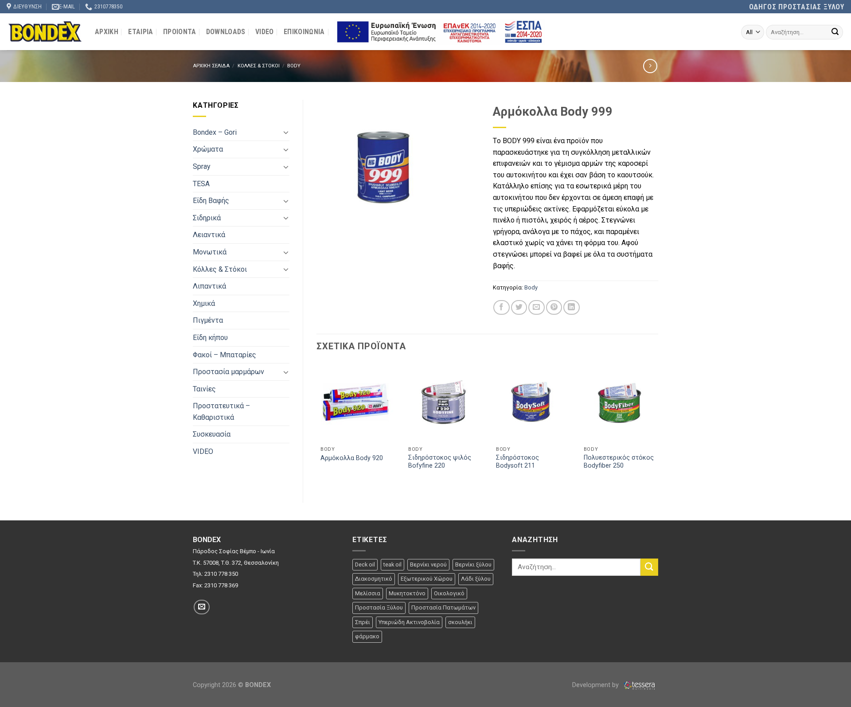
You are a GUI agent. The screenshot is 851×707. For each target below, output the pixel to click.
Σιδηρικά (207, 218)
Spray (202, 166)
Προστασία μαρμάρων (228, 371)
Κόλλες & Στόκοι (220, 269)
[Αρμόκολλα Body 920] (355, 402)
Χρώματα (208, 149)
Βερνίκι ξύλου (473, 564)
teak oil (392, 564)
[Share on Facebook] (501, 307)
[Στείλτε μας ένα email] (202, 607)
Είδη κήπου (210, 337)
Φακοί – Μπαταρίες (224, 355)
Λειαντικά (209, 234)
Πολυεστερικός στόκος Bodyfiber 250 (619, 462)
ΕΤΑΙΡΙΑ (140, 31)
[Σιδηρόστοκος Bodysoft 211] (531, 402)
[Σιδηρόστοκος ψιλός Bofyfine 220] (443, 402)
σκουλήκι (460, 622)
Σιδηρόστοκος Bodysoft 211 (517, 462)
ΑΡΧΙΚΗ (106, 31)
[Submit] (835, 32)
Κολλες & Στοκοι (259, 66)
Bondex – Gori (215, 132)
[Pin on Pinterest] (554, 307)
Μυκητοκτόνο (407, 593)
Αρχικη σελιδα (211, 66)
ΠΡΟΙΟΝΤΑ (179, 31)
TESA (201, 184)
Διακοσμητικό (373, 578)
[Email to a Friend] (536, 307)
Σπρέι (362, 622)
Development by (596, 685)
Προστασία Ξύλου (379, 607)
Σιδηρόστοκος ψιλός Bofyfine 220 (439, 462)
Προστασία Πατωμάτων (443, 607)
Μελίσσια (367, 593)
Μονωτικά (209, 252)
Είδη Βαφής (211, 200)
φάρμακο (367, 636)
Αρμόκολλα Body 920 (351, 458)
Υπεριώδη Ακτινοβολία (409, 622)
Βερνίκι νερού (428, 564)
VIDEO (264, 31)
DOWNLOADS (226, 31)
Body (294, 66)
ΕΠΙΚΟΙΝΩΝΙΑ (304, 31)
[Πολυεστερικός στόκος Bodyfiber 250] (618, 402)
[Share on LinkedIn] (571, 307)
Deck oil (365, 564)
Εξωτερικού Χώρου (427, 578)
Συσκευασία (211, 434)
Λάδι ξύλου (476, 578)
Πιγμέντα (208, 320)
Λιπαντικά (209, 286)
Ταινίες (204, 389)
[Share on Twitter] (519, 307)
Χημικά (204, 303)
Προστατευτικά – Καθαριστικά (221, 412)
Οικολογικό (449, 593)
